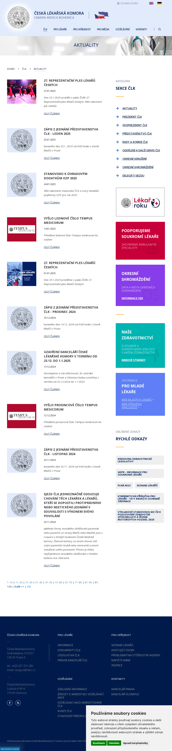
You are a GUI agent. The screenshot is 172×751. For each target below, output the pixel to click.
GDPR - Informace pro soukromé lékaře (132, 473)
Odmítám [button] (114, 743)
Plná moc (124, 485)
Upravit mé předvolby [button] (135, 743)
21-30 (28, 582)
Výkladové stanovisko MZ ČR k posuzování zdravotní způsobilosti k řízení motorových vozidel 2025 (139, 515)
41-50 (48, 582)
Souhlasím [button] (99, 743)
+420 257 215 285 (22, 666)
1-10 (10, 582)
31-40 (38, 582)
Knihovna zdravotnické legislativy (135, 460)
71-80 (78, 582)
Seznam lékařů (147, 485)
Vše (29, 586)
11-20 (19, 582)
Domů (11, 68)
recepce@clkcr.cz (24, 670)
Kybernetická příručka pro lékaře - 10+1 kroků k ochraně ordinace (139, 498)
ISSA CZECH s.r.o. (86, 741)
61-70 (68, 582)
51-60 (58, 582)
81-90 (88, 582)
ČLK (24, 68)
